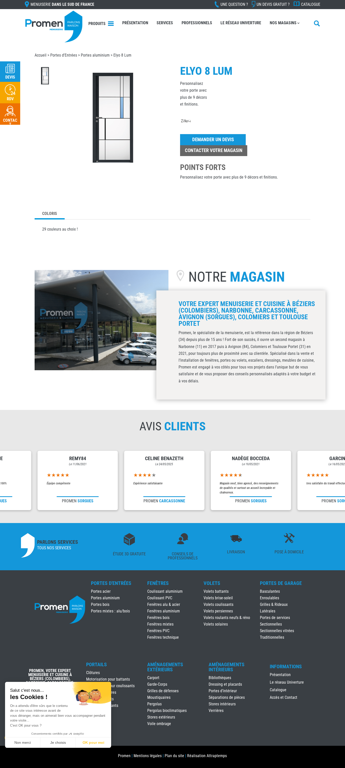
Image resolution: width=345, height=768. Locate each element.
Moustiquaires (158, 697)
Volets (212, 583)
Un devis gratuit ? (273, 4)
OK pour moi (93, 742)
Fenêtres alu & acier (163, 604)
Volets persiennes (218, 611)
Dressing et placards (225, 684)
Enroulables (269, 598)
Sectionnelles (271, 624)
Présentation (135, 22)
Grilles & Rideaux (274, 604)
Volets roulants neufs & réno (227, 617)
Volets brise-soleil (218, 598)
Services (165, 22)
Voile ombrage (159, 723)
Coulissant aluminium (165, 591)
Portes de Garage (281, 583)
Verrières (216, 710)
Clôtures (93, 672)
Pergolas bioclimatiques (167, 710)
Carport (153, 677)
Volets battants (216, 591)
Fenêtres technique (163, 637)
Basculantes (270, 591)
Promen (124, 755)
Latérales (267, 611)
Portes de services (275, 617)
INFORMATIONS (286, 667)
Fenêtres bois (158, 617)
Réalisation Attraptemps (207, 755)
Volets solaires (216, 624)
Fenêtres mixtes (160, 624)
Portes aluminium (95, 55)
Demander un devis (213, 139)
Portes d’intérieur (223, 690)
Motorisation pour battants (108, 679)
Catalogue (310, 4)
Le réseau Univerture (240, 22)
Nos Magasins (283, 22)
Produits (97, 23)
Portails (96, 664)
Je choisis (58, 742)
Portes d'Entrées (63, 55)
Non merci (22, 742)
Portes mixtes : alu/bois (110, 611)
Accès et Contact (283, 698)
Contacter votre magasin (213, 150)
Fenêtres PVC (158, 630)
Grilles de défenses (163, 690)
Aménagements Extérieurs (165, 667)
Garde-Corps (157, 684)
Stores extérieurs (161, 717)
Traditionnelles (272, 637)
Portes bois (100, 604)
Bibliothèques (220, 677)
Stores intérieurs (222, 704)
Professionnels (197, 22)
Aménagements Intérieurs (226, 667)
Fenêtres (158, 583)
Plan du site (174, 755)
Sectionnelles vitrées (277, 630)
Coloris (49, 213)
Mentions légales (148, 755)
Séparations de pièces (227, 697)
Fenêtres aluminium (163, 611)
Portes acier (101, 591)
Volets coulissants (218, 604)
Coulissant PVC (159, 598)
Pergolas (154, 704)
